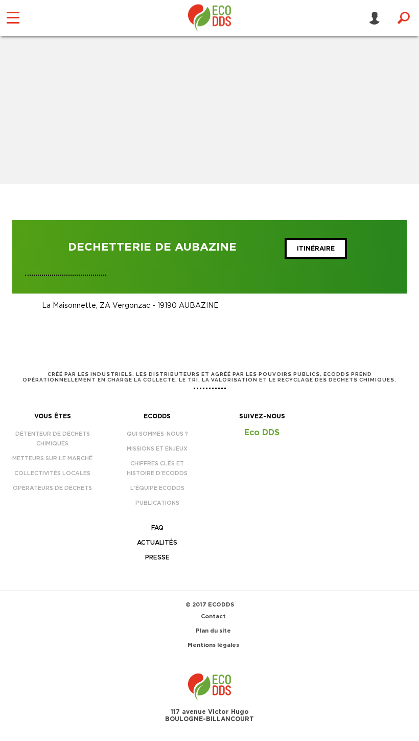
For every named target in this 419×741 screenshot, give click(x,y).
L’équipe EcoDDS (157, 488)
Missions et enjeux (157, 449)
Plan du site (213, 631)
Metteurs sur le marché (52, 458)
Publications (157, 503)
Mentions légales (213, 645)
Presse (157, 557)
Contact (213, 616)
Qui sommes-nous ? (157, 434)
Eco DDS (262, 433)
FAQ (157, 528)
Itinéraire (316, 248)
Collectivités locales (52, 473)
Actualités (157, 543)
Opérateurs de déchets (52, 488)
